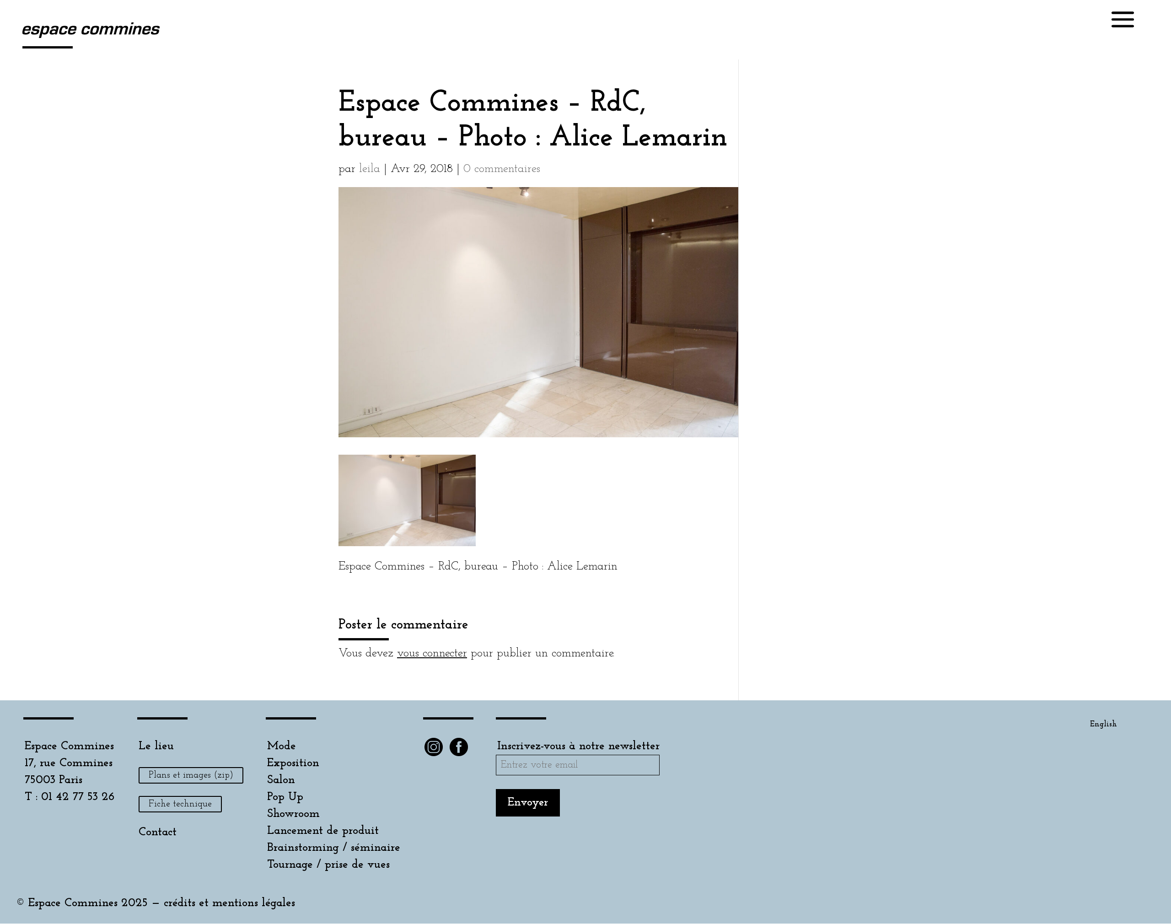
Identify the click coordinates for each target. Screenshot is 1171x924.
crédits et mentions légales (229, 903)
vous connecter (432, 653)
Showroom (293, 814)
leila (369, 169)
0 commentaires (501, 169)
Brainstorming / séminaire (333, 848)
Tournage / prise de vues (328, 864)
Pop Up (285, 797)
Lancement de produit (323, 831)
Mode (281, 746)
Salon (281, 780)
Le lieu (156, 746)
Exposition (293, 763)
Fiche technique (180, 804)
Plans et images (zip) (191, 775)
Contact (158, 832)
